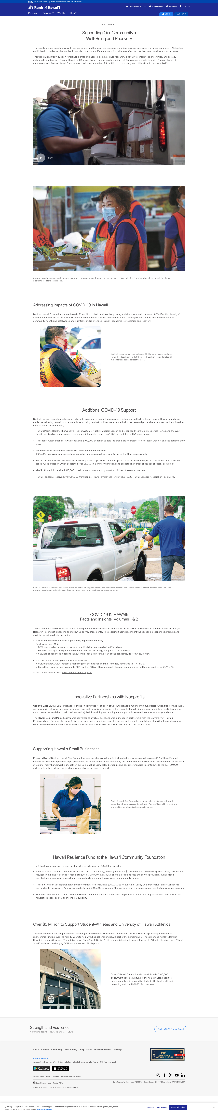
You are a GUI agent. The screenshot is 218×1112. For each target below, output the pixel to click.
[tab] (166, 14)
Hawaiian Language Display (71, 1076)
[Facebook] (164, 1075)
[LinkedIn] (183, 1075)
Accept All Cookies (178, 1107)
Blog (82, 1049)
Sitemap (118, 1049)
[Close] (214, 1107)
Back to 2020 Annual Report (171, 1029)
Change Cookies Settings (157, 1107)
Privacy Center (38, 1076)
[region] (109, 1107)
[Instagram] (158, 1075)
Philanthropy (71, 1049)
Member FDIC (57, 1083)
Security (56, 1076)
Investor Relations (102, 1049)
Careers (45, 1049)
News (89, 1049)
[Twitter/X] (170, 1075)
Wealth (61, 13)
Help (72, 13)
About (36, 1049)
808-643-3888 (40, 1058)
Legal (48, 1076)
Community (56, 1049)
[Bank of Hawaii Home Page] (44, 7)
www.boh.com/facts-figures (77, 672)
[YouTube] (177, 1075)
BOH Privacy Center (44, 1109)
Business (47, 13)
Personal (32, 13)
